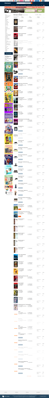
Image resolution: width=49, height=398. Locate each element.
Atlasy (6, 18)
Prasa (5, 45)
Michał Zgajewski (21, 263)
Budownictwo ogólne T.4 (21, 240)
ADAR (21, 134)
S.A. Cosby (21, 49)
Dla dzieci (6, 20)
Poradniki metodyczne (7, 44)
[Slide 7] (22, 13)
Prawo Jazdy (6, 46)
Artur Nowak (21, 56)
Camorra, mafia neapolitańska (22, 254)
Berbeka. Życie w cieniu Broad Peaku (23, 76)
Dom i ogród (6, 23)
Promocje (22, 5)
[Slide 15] (28, 13)
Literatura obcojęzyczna (8, 34)
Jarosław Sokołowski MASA (22, 63)
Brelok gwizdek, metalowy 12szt (22, 133)
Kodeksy (6, 29)
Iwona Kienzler (21, 35)
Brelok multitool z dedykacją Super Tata (23, 161)
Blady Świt (19, 104)
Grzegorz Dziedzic (22, 106)
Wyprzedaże (25, 5)
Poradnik (37, 5)
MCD (21, 162)
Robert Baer (21, 313)
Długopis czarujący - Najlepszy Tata (23, 347)
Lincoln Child (25, 320)
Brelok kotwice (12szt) (21, 140)
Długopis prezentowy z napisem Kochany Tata (24, 368)
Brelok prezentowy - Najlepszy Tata (23, 190)
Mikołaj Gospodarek (22, 206)
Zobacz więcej (6, 60)
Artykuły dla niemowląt (7, 15)
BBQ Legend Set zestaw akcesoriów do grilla (24, 69)
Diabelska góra (20, 318)
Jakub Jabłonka (25, 42)
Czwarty (19, 311)
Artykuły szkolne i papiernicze (7, 17)
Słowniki (6, 47)
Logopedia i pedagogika (7, 35)
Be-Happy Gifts (22, 184)
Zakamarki (22, 269)
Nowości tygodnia (18, 5)
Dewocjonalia (6, 19)
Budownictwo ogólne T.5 (21, 247)
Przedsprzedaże (29, 5)
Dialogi (19, 325)
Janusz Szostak (21, 277)
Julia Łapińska (21, 291)
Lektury (6, 32)
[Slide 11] (25, 13)
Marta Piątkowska (24, 313)
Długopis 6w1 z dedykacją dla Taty (22, 340)
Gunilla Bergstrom (22, 270)
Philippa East (21, 99)
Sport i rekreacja (7, 48)
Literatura (6, 33)
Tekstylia (6, 49)
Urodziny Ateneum (13, 5)
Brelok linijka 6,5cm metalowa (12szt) (23, 147)
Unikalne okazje (33, 5)
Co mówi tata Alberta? (21, 268)
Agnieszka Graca (21, 284)
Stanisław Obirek (24, 56)
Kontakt (41, 5)
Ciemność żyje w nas (21, 261)
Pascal (22, 205)
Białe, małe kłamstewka (21, 97)
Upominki (6, 50)
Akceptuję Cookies (43, 396)
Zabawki (6, 51)
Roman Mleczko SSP (22, 334)
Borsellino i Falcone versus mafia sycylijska (23, 119)
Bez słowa (19, 90)
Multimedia (6, 37)
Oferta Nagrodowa (7, 38)
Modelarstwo (6, 36)
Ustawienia (16, 394)
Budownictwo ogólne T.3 (21, 233)
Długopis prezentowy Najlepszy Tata (23, 361)
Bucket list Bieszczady (21, 204)
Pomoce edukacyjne (7, 43)
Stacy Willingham (21, 113)
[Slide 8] (23, 13)
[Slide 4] (20, 13)
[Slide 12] (26, 13)
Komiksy (6, 30)
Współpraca (27, 394)
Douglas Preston (21, 320)
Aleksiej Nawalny (24, 327)
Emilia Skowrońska (25, 99)
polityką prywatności (32, 396)
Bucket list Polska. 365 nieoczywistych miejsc (24, 211)
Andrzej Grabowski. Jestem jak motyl (23, 40)
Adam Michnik (21, 327)
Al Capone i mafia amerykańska (22, 33)
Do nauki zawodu (7, 22)
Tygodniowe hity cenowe (7, 5)
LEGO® (6, 31)
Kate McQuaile (21, 92)
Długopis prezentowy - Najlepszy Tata (23, 354)
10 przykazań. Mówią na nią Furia (22, 26)
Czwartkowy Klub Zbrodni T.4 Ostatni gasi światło (24, 304)
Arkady (22, 248)
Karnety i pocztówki (7, 28)
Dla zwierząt (6, 21)
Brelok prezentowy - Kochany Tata (22, 183)
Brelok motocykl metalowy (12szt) (22, 154)
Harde (22, 27)
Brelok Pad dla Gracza (21, 176)
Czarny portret (20, 290)
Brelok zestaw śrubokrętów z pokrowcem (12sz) (24, 197)
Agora (22, 20)
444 (18, 19)
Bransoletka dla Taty (21, 126)
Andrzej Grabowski (22, 42)
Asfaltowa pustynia (20, 47)
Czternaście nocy (20, 297)
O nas (39, 5)
